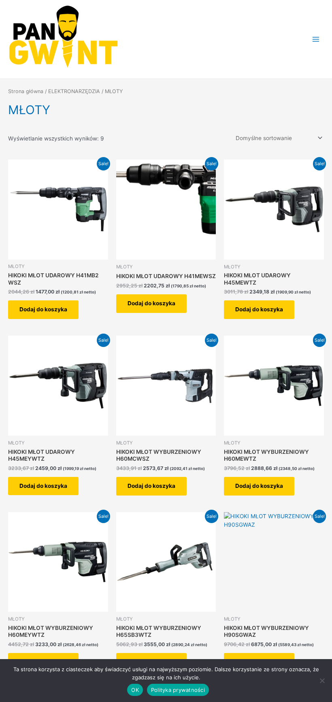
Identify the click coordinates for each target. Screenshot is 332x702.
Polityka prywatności (178, 690)
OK (135, 690)
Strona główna (25, 91)
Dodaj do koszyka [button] (43, 309)
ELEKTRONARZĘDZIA (74, 91)
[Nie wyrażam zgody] (322, 680)
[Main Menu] (316, 39)
